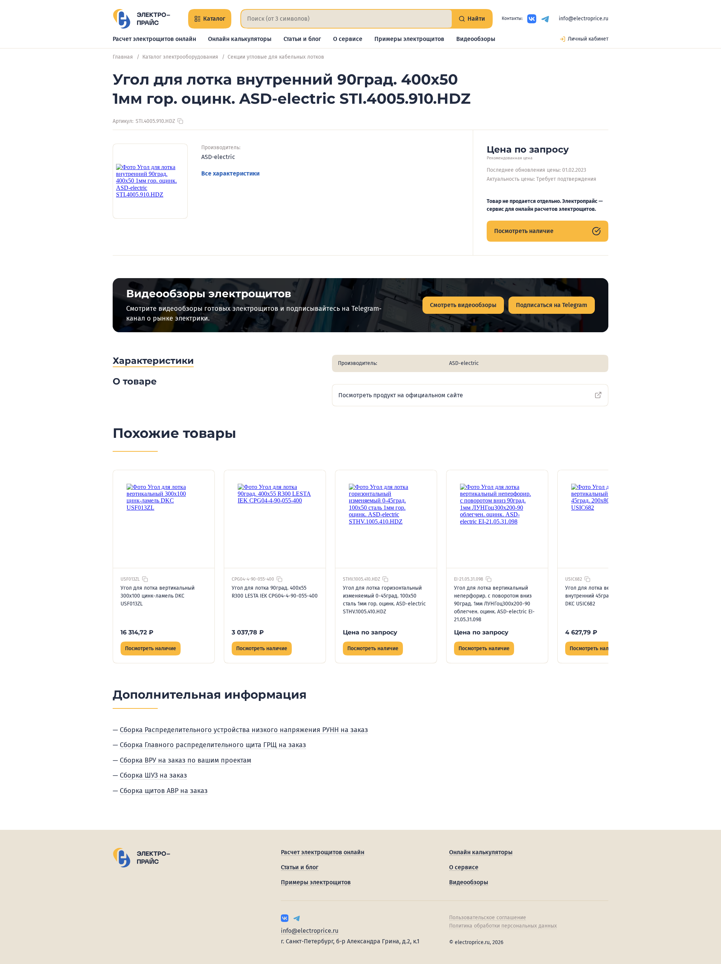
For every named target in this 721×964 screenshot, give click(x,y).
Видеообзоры (475, 38)
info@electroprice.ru (583, 18)
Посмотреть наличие (524, 231)
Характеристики (153, 360)
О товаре (135, 381)
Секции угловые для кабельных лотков (276, 57)
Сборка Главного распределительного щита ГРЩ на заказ (213, 745)
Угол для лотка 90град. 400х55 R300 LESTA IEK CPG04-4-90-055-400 (275, 592)
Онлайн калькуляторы (240, 38)
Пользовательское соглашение (487, 917)
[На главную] (141, 19)
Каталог (214, 18)
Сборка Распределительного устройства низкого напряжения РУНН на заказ (244, 730)
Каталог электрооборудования (180, 57)
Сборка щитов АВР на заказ (164, 791)
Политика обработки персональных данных (503, 926)
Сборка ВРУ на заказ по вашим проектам (185, 760)
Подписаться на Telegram (551, 305)
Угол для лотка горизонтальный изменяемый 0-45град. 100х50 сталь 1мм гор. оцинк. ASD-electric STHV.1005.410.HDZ (384, 600)
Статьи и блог (302, 38)
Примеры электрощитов (409, 38)
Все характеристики (230, 173)
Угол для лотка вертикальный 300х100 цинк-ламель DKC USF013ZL (158, 596)
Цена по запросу (370, 632)
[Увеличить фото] (150, 181)
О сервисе (347, 38)
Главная (123, 57)
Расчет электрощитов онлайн (154, 38)
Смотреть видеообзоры (463, 305)
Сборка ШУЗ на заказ (153, 775)
